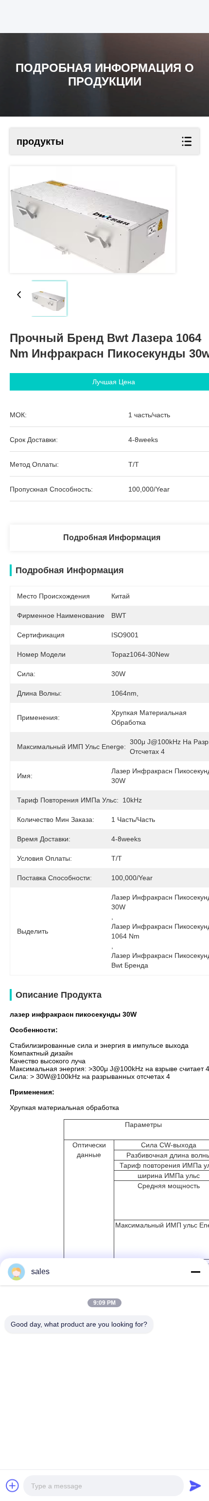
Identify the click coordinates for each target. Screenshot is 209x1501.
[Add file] (12, 1485)
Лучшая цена (113, 382)
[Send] (195, 1485)
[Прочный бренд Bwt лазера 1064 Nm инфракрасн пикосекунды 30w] (92, 219)
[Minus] (195, 1272)
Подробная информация (111, 537)
